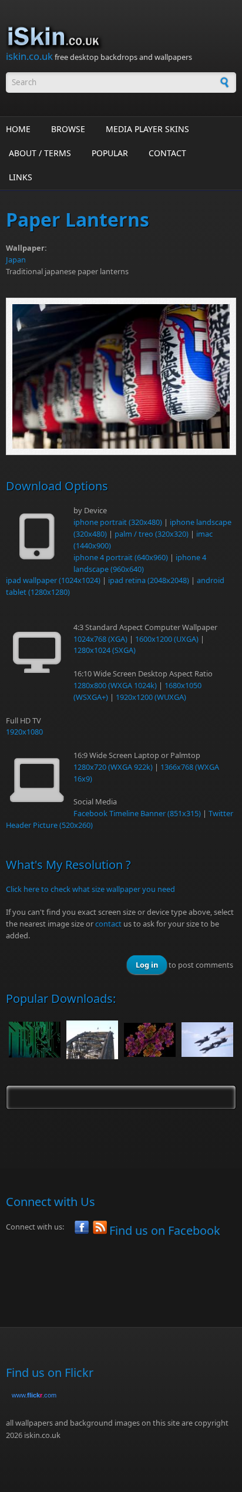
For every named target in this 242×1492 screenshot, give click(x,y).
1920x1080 (24, 731)
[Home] (121, 36)
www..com (34, 1395)
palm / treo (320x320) (152, 533)
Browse (68, 128)
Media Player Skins (147, 128)
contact (108, 923)
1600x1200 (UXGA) (167, 639)
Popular (110, 153)
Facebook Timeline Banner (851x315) (137, 813)
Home (18, 128)
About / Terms (40, 153)
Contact (167, 153)
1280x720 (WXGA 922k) (113, 767)
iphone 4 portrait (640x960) (120, 557)
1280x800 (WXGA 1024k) (115, 685)
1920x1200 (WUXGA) (151, 697)
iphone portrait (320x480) (117, 522)
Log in (147, 964)
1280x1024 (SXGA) (104, 650)
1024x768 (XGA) (100, 639)
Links (20, 177)
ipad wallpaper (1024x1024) (53, 580)
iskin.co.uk (29, 56)
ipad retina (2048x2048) (148, 580)
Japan (16, 259)
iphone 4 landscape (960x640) (139, 563)
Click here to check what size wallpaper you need (90, 889)
